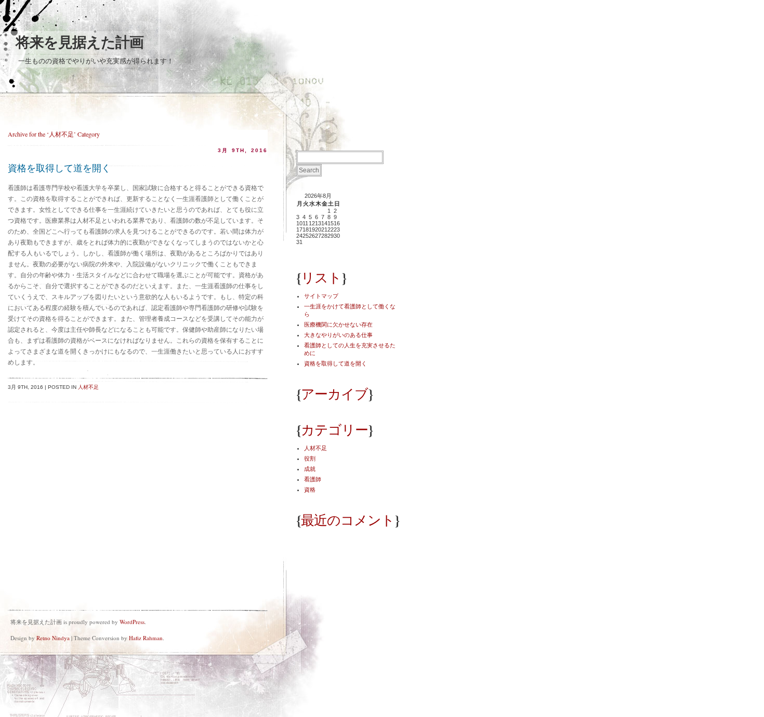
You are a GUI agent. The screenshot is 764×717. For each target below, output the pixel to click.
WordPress (132, 622)
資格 (309, 489)
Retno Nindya (53, 638)
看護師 (312, 479)
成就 (309, 469)
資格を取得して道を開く (59, 168)
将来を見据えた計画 (79, 42)
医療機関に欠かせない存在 (338, 324)
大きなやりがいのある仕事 (338, 335)
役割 (309, 458)
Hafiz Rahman (146, 638)
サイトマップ (321, 296)
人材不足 (88, 387)
